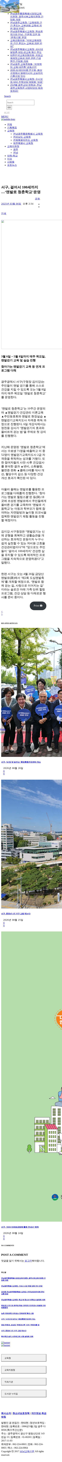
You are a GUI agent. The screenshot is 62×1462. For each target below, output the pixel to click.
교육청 (8, 1358)
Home (3, 729)
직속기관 (9, 1382)
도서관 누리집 (11, 1394)
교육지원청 (10, 1370)
